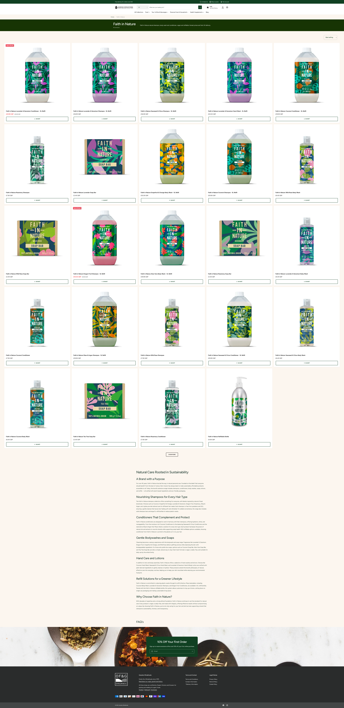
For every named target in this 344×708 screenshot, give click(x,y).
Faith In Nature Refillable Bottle (218, 436)
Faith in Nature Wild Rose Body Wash (287, 192)
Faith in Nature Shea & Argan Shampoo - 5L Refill (89, 355)
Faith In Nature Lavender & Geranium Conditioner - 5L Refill (25, 111)
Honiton (141, 690)
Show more (171, 454)
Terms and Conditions (192, 679)
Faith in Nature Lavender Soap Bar (84, 192)
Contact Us (205, 2)
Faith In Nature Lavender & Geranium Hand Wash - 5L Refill (227, 111)
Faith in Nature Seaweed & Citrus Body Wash (290, 355)
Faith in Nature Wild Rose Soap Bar (17, 274)
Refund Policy (213, 682)
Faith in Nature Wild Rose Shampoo (152, 355)
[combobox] (175, 7)
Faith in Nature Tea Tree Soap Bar (84, 436)
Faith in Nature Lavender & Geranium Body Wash (291, 274)
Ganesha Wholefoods (123, 705)
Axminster (154, 690)
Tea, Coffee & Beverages (159, 12)
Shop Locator (215, 2)
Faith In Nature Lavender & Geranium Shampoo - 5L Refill (92, 111)
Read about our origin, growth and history (151, 681)
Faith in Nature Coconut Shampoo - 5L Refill (222, 192)
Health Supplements (196, 12)
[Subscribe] (192, 651)
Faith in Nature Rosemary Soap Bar (219, 274)
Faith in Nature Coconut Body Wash (18, 436)
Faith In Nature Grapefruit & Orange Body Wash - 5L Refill (160, 192)
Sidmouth (147, 690)
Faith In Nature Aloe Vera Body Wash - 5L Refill (156, 274)
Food (146, 12)
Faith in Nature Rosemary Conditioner (153, 436)
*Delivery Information (192, 684)
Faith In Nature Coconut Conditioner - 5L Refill (290, 111)
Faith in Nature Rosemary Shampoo (17, 192)
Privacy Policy (213, 679)
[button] (227, 7)
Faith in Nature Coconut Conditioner (18, 355)
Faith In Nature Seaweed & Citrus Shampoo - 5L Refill (158, 111)
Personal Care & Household (178, 12)
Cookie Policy (213, 684)
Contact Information (191, 682)
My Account (226, 2)
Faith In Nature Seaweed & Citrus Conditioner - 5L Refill (226, 355)
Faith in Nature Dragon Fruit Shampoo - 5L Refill (89, 274)
